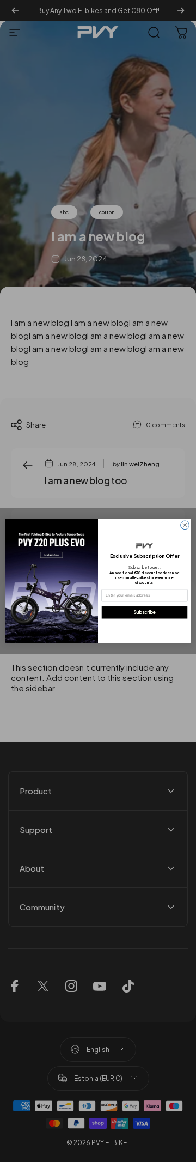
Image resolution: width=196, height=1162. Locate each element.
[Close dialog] (185, 525)
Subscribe (144, 612)
